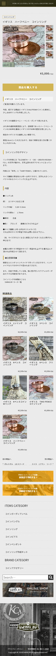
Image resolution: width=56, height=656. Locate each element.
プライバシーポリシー (15, 649)
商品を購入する (28, 87)
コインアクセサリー (14, 567)
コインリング (9, 17)
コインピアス (11, 536)
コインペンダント (13, 544)
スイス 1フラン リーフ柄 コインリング (42, 464)
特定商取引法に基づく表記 (38, 649)
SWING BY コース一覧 (13, 282)
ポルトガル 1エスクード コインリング (15, 464)
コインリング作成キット (16, 551)
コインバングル (12, 521)
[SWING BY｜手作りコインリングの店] (28, 627)
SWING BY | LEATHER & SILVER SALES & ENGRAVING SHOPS (32, 3)
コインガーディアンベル (16, 513)
